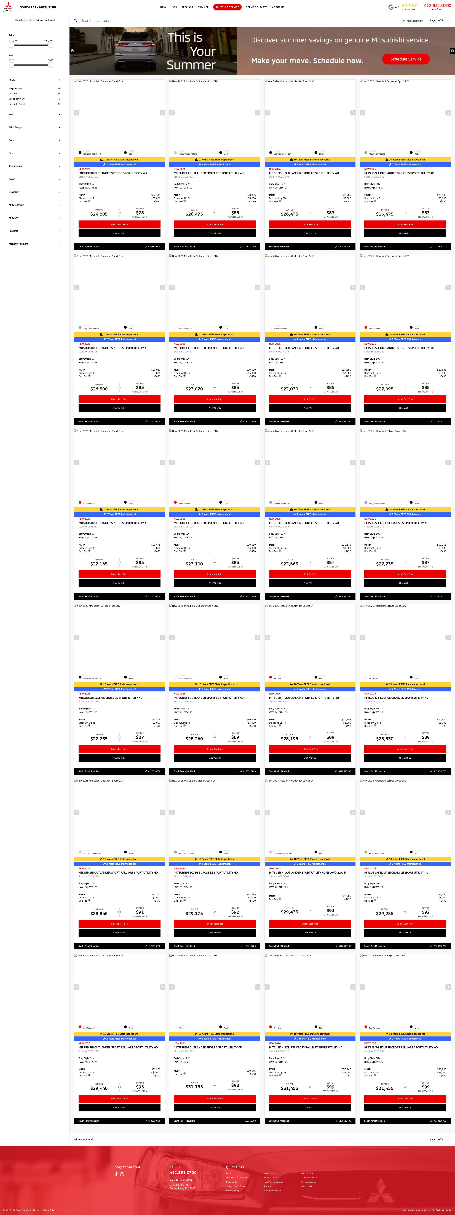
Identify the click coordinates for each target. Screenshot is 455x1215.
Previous (72, 51)
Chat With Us (120, 233)
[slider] (11, 44)
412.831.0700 (437, 5)
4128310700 (154, 247)
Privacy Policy (48, 1210)
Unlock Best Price (119, 224)
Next (452, 51)
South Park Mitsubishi (89, 247)
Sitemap (36, 1210)
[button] (162, 113)
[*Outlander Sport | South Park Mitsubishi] (262, 51)
